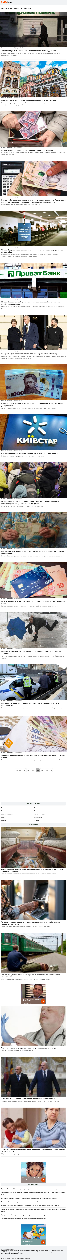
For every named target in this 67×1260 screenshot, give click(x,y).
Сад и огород (38, 817)
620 (33, 770)
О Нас (2, 1258)
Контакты (7, 1258)
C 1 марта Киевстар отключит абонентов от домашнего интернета (29, 453)
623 (47, 770)
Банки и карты (5, 811)
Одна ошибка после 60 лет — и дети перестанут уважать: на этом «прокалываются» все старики (30, 1189)
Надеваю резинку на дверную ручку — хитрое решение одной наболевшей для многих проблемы (30, 1205)
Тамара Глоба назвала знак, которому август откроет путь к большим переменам (25, 1202)
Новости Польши (39, 814)
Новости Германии (7, 814)
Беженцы (37, 808)
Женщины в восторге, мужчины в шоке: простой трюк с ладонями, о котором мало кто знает (29, 1198)
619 (28, 770)
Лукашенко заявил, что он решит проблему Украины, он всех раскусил (28, 1099)
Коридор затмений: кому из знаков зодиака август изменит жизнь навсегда (23, 1215)
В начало (18, 770)
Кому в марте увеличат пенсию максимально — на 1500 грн (27, 150)
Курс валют (37, 820)
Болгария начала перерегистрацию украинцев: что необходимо (28, 100)
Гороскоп (37, 811)
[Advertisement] (12, 789)
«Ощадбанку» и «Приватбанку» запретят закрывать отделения (28, 51)
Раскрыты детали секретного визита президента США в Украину (29, 354)
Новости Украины (6, 48)
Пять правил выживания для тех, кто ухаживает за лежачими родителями (23, 1218)
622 (42, 770)
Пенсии (3, 808)
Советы (3, 820)
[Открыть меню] (64, 2)
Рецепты (4, 817)
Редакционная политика (23, 1258)
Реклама (13, 1258)
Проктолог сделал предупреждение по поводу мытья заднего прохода (28, 1048)
